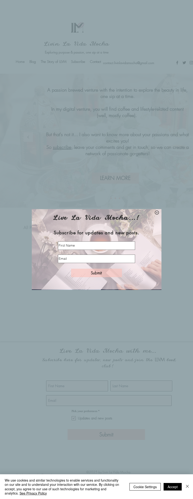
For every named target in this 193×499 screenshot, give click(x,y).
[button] (157, 212)
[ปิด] (187, 486)
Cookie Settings (145, 486)
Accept (173, 486)
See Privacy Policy (33, 493)
